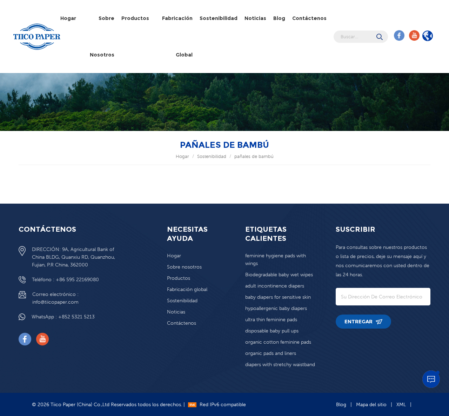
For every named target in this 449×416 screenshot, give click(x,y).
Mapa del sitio (371, 404)
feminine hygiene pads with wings (275, 259)
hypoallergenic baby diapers (276, 308)
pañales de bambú (254, 156)
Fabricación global (177, 36)
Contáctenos (309, 18)
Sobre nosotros (102, 36)
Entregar (359, 321)
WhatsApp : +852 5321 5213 (63, 316)
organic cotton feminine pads (278, 342)
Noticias (255, 18)
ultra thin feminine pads (271, 319)
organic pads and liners (270, 353)
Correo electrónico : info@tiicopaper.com (55, 298)
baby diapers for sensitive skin (278, 297)
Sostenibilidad (218, 18)
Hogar (68, 18)
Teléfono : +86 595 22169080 (65, 279)
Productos (135, 18)
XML (401, 404)
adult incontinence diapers (274, 286)
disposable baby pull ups (272, 331)
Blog (279, 18)
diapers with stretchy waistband (280, 364)
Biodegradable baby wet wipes (279, 274)
